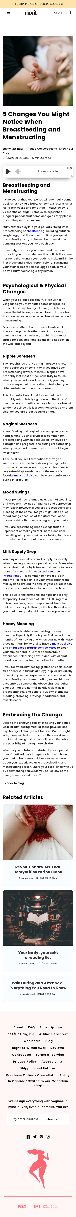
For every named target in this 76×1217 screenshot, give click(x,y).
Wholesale (32, 1041)
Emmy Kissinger (13, 149)
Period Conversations (42, 149)
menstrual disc (24, 475)
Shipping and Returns (38, 1068)
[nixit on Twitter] (35, 1136)
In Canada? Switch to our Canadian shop (38, 1083)
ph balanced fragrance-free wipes (32, 648)
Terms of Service (50, 1055)
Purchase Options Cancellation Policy (38, 1075)
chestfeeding (35, 231)
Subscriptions (51, 1027)
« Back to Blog (14, 783)
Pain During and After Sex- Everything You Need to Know (38, 985)
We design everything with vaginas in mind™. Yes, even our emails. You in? (38, 1104)
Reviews (57, 1048)
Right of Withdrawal (29, 1048)
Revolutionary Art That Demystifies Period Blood (38, 869)
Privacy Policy (25, 1061)
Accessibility (52, 1061)
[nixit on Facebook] (28, 1136)
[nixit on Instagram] (48, 1136)
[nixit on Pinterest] (41, 1136)
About (18, 1027)
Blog (49, 1041)
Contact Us (21, 1055)
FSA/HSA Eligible (21, 1034)
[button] (65, 1119)
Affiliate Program (53, 1034)
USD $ (58, 12)
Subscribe (51, 1119)
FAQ (31, 1027)
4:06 (69, 167)
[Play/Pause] (8, 171)
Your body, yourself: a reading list (38, 955)
